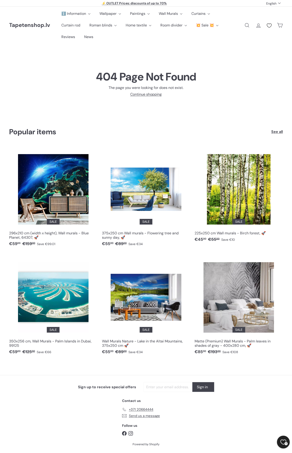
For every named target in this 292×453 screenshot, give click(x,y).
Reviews (68, 36)
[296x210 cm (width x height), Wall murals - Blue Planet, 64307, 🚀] (53, 198)
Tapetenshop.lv (29, 25)
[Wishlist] (269, 25)
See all (277, 131)
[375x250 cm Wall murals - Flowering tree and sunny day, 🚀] (146, 198)
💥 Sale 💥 (205, 25)
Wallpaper (108, 13)
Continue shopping (146, 94)
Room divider (171, 25)
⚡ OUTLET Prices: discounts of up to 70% (134, 3)
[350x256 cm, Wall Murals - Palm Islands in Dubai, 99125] (53, 306)
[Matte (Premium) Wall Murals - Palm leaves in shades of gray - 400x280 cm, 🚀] (239, 306)
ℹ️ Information (74, 13)
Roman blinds (101, 25)
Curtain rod (70, 25)
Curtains (198, 13)
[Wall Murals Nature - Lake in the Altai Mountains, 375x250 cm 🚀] (146, 306)
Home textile (137, 25)
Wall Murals (169, 13)
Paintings (138, 13)
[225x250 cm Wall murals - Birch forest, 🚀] (239, 196)
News (88, 36)
